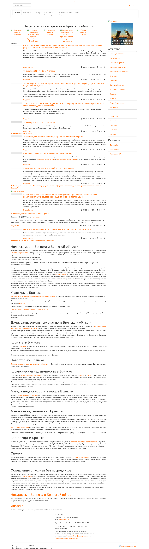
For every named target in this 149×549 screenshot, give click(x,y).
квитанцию (37, 217)
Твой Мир (113, 130)
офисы (88, 375)
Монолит (113, 112)
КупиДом (113, 98)
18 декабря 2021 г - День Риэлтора (39, 70)
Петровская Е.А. (115, 154)
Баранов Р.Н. (114, 145)
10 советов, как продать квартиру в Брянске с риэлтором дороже (53, 136)
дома (53, 159)
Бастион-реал (115, 58)
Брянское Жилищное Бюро (119, 71)
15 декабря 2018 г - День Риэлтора (39, 122)
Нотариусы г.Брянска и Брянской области (42, 494)
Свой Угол (113, 125)
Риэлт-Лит (113, 121)
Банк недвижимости (117, 54)
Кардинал (113, 94)
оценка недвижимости (81, 457)
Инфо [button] (77, 12)
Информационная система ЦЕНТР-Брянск (30, 213)
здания (82, 375)
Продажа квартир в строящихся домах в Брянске (29, 364)
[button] (37, 14)
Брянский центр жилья (118, 67)
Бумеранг (113, 76)
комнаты (48, 159)
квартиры (40, 159)
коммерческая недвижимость (66, 159)
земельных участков (29, 328)
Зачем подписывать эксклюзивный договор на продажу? (49, 168)
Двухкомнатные (29, 309)
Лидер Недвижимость (117, 103)
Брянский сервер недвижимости (46, 546)
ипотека (22, 303)
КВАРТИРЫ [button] (27, 12)
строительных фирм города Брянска (84, 441)
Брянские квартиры (117, 62)
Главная (17, 12)
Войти (133, 6)
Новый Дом (114, 116)
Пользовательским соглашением (66, 538)
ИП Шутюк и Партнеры (118, 89)
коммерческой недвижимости (32, 375)
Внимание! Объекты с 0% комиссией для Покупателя (47, 153)
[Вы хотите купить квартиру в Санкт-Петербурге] (122, 34)
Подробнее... (28, 67)
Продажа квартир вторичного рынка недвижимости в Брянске (33, 296)
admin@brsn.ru (64, 519)
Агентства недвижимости (20, 427)
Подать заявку (60, 274)
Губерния (113, 80)
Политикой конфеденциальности (78, 536)
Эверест (113, 134)
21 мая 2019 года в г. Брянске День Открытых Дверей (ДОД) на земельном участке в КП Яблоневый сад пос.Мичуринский (63, 104)
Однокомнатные (17, 309)
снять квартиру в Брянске (28, 395)
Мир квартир (114, 107)
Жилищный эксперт (117, 85)
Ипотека (17, 505)
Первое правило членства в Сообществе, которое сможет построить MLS (57, 229)
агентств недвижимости (19, 252)
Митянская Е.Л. (115, 149)
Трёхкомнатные (42, 309)
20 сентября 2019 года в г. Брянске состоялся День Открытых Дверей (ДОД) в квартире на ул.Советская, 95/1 (63, 84)
